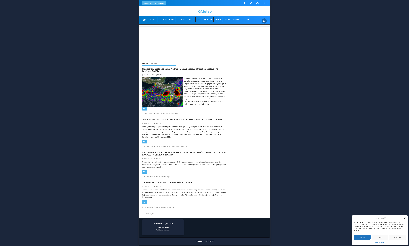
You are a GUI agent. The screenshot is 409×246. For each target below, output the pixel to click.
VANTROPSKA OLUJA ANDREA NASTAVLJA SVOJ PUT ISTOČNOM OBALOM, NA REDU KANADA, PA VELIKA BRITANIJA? (184, 153)
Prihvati (362, 237)
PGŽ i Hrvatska (148, 147)
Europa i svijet (148, 114)
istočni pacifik (170, 114)
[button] (405, 218)
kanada (173, 147)
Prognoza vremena (241, 20)
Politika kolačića (379, 242)
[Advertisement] (204, 43)
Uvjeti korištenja (204, 20)
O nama (227, 20)
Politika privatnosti (185, 20)
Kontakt (152, 20)
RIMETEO (160, 75)
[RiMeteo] (144, 19)
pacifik (178, 147)
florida (169, 207)
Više (144, 108)
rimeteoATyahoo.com (165, 224)
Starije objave (149, 214)
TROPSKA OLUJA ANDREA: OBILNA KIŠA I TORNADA (167, 182)
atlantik (163, 114)
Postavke (397, 237)
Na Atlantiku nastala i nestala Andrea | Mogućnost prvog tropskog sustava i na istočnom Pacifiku (180, 70)
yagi (186, 147)
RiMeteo (204, 11)
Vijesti (218, 20)
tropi (176, 114)
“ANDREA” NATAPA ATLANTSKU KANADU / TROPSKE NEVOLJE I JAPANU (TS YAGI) (182, 119)
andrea (158, 114)
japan (168, 147)
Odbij (380, 237)
